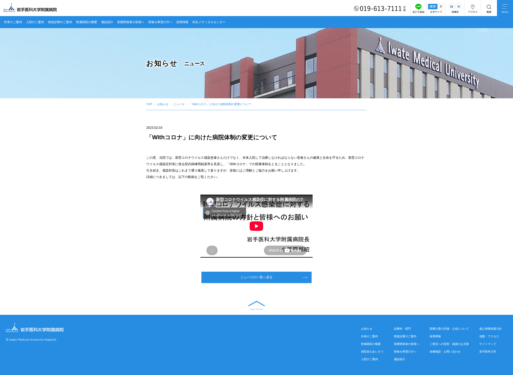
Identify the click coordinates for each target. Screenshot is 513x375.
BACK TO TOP (256, 305)
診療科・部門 (402, 328)
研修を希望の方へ (160, 22)
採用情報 (182, 22)
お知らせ (366, 328)
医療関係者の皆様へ (130, 22)
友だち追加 (418, 12)
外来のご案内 (13, 22)
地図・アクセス (489, 336)
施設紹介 (107, 22)
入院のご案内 (35, 22)
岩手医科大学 (487, 351)
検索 (489, 12)
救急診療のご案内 (60, 22)
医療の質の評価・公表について (449, 328)
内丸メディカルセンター (208, 22)
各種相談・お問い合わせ (445, 351)
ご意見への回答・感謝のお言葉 (449, 344)
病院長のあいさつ (372, 351)
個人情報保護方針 (490, 328)
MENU (505, 12)
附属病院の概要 (86, 22)
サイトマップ (487, 344)
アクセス (473, 12)
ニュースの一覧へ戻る (256, 277)
